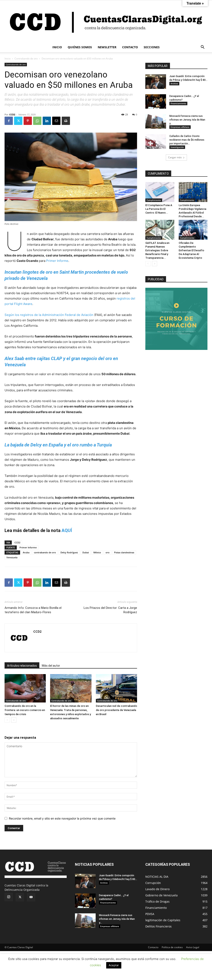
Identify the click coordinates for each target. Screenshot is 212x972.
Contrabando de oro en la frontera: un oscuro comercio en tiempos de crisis (25, 710)
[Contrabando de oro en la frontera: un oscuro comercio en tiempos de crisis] (25, 688)
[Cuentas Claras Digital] (106, 21)
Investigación (177, 147)
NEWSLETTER (107, 47)
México (97, 552)
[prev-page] (7, 720)
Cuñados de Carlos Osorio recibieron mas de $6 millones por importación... (186, 140)
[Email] (56, 121)
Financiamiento (178, 103)
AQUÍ (66, 530)
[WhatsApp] (37, 121)
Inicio (8, 58)
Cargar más (175, 157)
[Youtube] (31, 897)
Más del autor (51, 665)
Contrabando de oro (26, 58)
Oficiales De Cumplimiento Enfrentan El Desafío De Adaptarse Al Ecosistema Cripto (191, 250)
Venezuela (11, 557)
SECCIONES (152, 47)
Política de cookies (172, 947)
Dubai (85, 552)
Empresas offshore (180, 127)
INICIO (57, 47)
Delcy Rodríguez (69, 552)
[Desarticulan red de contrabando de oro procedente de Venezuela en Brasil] (116, 688)
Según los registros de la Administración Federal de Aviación (49, 315)
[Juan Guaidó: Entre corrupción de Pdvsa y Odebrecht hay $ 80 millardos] (155, 81)
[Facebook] (9, 121)
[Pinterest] (28, 121)
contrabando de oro (45, 552)
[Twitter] (18, 121)
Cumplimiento (154, 200)
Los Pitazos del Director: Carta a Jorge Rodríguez (110, 610)
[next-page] (13, 720)
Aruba (26, 552)
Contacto (153, 947)
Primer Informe (57, 261)
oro (108, 552)
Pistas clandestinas (124, 552)
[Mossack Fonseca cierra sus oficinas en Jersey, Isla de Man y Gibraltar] (155, 121)
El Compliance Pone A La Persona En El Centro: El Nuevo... (158, 209)
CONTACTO (130, 47)
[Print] (66, 121)
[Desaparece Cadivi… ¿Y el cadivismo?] (155, 101)
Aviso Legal (192, 947)
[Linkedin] (47, 121)
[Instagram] (9, 897)
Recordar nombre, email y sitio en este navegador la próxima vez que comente (62, 818)
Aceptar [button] (114, 965)
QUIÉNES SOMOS (80, 47)
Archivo (174, 83)
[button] (202, 48)
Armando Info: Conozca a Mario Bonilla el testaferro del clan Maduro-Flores (33, 610)
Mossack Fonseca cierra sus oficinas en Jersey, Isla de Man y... (187, 120)
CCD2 (12, 114)
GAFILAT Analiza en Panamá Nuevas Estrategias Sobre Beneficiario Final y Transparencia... (157, 250)
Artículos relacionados (22, 665)
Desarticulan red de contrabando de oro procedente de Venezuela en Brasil (116, 710)
